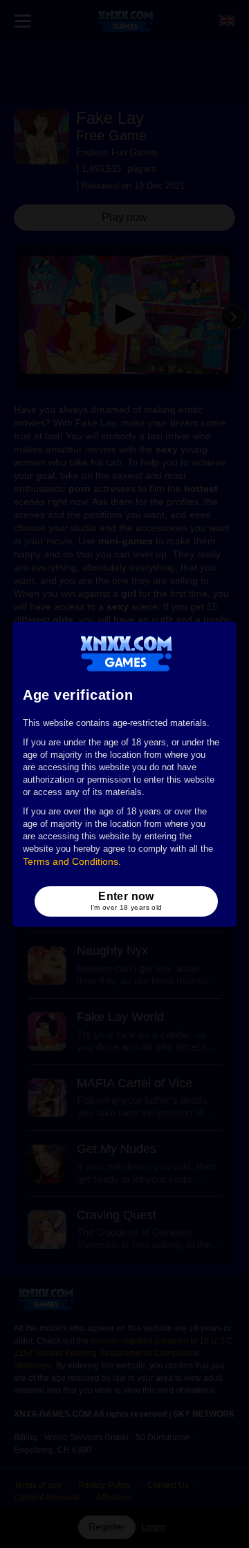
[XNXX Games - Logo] (126, 652)
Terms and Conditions (70, 861)
